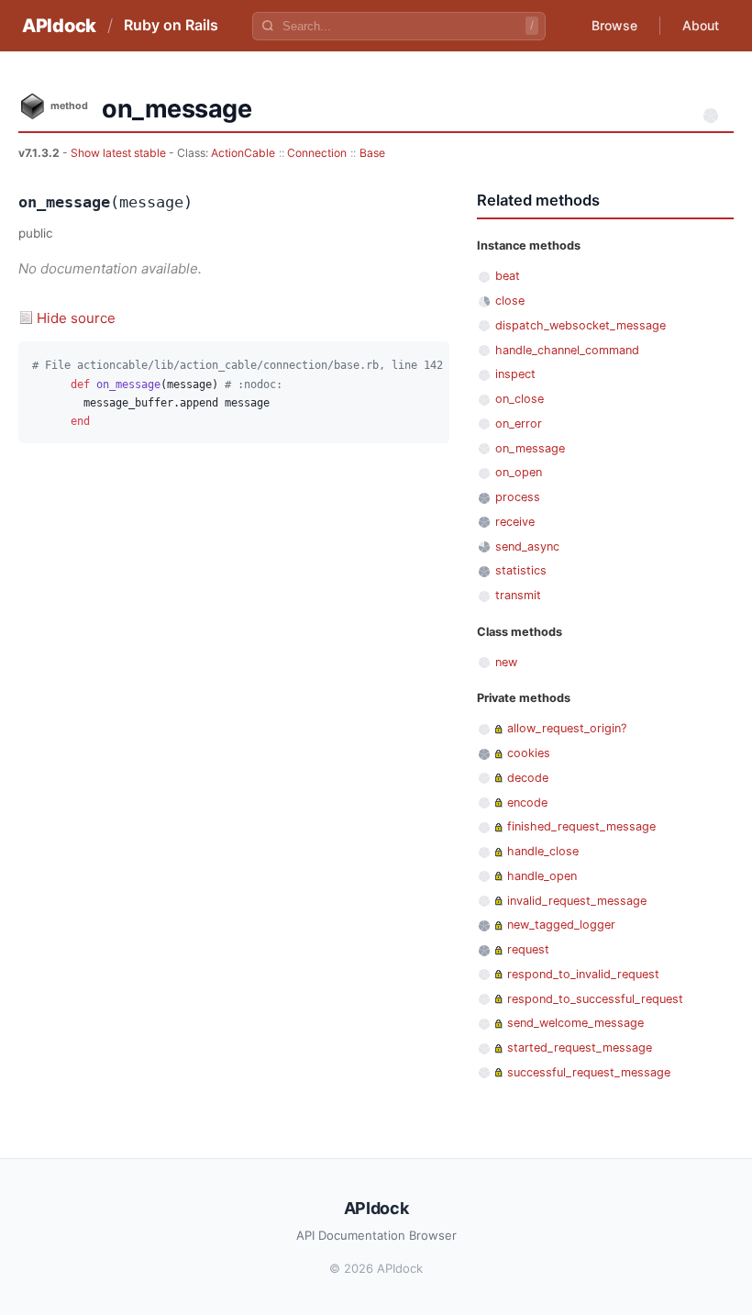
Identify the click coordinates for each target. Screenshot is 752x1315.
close (510, 300)
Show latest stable (120, 153)
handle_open (542, 876)
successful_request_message (588, 1072)
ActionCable (243, 153)
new (506, 662)
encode (527, 802)
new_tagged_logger (561, 924)
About (700, 25)
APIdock (59, 26)
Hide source (76, 318)
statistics (521, 570)
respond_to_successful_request (595, 999)
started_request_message (579, 1047)
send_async (527, 546)
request (528, 949)
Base (372, 153)
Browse (614, 25)
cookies (528, 753)
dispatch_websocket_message (580, 325)
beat (507, 276)
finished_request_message (581, 826)
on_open (518, 472)
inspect (515, 374)
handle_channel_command (567, 350)
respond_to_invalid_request (583, 974)
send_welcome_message (575, 1023)
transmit (518, 595)
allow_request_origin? (566, 728)
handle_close (543, 851)
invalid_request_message (577, 901)
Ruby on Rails (171, 25)
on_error (518, 423)
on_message (530, 448)
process (517, 497)
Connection (317, 153)
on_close (519, 399)
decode (527, 778)
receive (515, 522)
